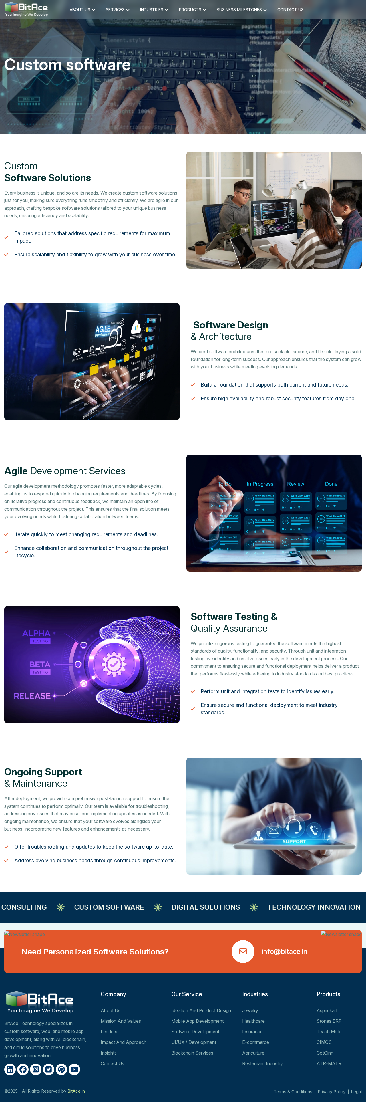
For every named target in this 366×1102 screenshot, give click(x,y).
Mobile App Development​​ (197, 1021)
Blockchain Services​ (192, 1053)
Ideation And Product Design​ (201, 1010)
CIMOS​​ (324, 1042)
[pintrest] (61, 1069)
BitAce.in (76, 1091)
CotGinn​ (325, 1053)
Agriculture (253, 1053)
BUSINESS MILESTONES (240, 9)
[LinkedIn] (10, 1069)
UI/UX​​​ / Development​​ (193, 1042)
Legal (356, 1091)
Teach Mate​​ (329, 1031)
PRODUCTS (190, 9)
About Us (110, 1010)
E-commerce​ (255, 1042)
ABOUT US (81, 9)
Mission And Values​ (121, 1021)
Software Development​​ (195, 1031)
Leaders (109, 1031)
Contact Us (112, 1063)
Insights (109, 1053)
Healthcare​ (253, 1021)
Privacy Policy (331, 1091)
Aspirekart (327, 1010)
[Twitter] (48, 1069)
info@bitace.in (284, 951)
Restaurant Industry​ (262, 1063)
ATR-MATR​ (329, 1063)
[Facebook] (23, 1069)
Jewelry (250, 1010)
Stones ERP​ (329, 1021)
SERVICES (116, 9)
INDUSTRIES (152, 9)
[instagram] (35, 1069)
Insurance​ (252, 1031)
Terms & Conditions (293, 1091)
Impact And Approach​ (123, 1042)
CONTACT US (290, 9)
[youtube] (74, 1069)
